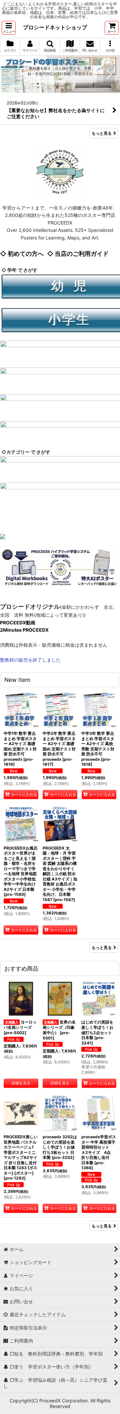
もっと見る (102, 133)
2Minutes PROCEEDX (24, 630)
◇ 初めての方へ (22, 253)
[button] (9, 28)
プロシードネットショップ (55, 27)
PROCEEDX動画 (17, 622)
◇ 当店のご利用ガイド (78, 253)
